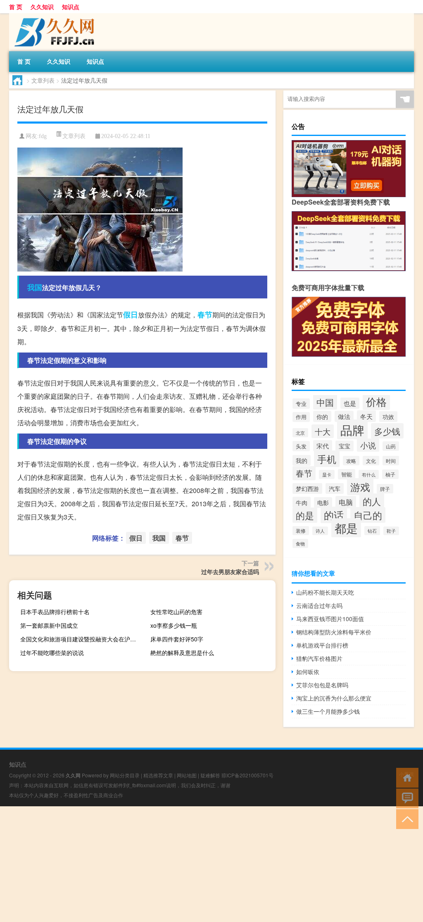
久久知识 (42, 6)
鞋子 (391, 531)
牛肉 (301, 502)
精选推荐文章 (158, 775)
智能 (346, 474)
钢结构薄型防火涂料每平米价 (333, 632)
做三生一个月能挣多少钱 (328, 711)
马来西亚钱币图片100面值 (330, 619)
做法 (344, 416)
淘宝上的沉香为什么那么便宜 (333, 698)
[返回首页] (405, 777)
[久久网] (52, 16)
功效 (388, 416)
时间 (391, 460)
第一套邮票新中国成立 (49, 625)
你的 (322, 416)
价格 (376, 401)
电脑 (346, 502)
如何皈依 (307, 671)
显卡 (326, 474)
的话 (334, 515)
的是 (305, 515)
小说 (368, 445)
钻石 (372, 530)
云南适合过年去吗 (319, 605)
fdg (43, 136)
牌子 (385, 488)
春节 (204, 314)
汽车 (334, 488)
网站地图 (187, 775)
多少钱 (387, 430)
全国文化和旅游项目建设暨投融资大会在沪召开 (81, 639)
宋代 (322, 445)
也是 (350, 403)
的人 (372, 501)
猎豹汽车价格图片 (319, 658)
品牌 (352, 429)
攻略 (351, 460)
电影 (323, 502)
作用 (301, 417)
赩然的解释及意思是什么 (182, 652)
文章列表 (43, 80)
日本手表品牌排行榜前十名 (55, 612)
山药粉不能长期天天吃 (325, 592)
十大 (322, 431)
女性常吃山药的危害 (176, 612)
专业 (301, 403)
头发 (301, 446)
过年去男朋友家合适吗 (230, 571)
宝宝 (344, 446)
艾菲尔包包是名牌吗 (322, 685)
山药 (391, 446)
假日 (130, 314)
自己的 (368, 515)
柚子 (390, 474)
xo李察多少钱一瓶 (173, 625)
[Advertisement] (211, 864)
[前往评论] (405, 798)
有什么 (368, 474)
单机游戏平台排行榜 (322, 645)
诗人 (320, 531)
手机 (326, 459)
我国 (34, 287)
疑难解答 (210, 775)
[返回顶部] (405, 818)
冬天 (366, 416)
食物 (300, 543)
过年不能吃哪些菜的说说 (52, 652)
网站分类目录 (125, 775)
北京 (300, 432)
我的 (301, 460)
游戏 (360, 486)
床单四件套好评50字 (176, 639)
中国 (325, 401)
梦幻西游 (307, 488)
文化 (371, 460)
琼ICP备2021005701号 (247, 775)
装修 (301, 530)
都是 (346, 527)
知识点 (70, 6)
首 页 (15, 6)
